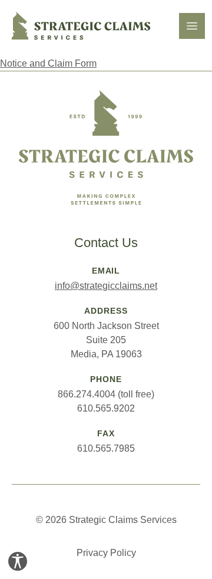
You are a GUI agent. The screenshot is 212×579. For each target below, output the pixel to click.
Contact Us (106, 242)
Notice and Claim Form (48, 63)
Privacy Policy (106, 553)
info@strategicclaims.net (106, 286)
